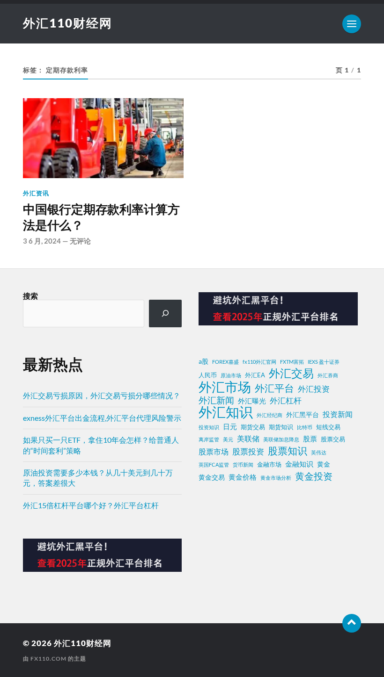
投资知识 (209, 427)
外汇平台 (274, 388)
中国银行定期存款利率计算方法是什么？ (101, 217)
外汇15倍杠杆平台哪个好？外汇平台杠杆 (91, 505)
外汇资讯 (36, 193)
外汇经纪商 (269, 415)
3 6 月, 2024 (42, 241)
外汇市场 (225, 386)
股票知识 (287, 450)
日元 (230, 426)
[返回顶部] (351, 623)
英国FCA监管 (214, 464)
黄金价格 (243, 477)
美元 (228, 439)
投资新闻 (338, 414)
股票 (310, 438)
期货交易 (253, 427)
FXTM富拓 (292, 362)
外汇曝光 (252, 400)
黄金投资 (313, 476)
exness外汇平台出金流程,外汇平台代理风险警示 (102, 417)
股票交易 (333, 439)
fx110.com (48, 658)
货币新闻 (243, 464)
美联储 (248, 438)
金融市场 (269, 464)
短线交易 (328, 427)
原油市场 (231, 375)
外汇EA (255, 375)
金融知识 (299, 464)
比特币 (304, 427)
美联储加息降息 (281, 439)
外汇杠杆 (286, 400)
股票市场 (214, 451)
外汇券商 (328, 375)
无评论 (80, 241)
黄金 (323, 464)
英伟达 (318, 452)
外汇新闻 (216, 400)
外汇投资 (314, 389)
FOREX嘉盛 (225, 362)
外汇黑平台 (302, 414)
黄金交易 (212, 477)
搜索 (30, 295)
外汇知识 (226, 412)
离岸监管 (209, 439)
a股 (203, 361)
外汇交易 (291, 373)
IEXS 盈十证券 (324, 362)
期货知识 (281, 427)
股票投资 (248, 451)
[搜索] (165, 313)
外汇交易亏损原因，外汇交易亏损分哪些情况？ (101, 395)
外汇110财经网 (67, 23)
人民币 (208, 375)
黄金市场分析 (275, 478)
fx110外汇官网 (259, 362)
